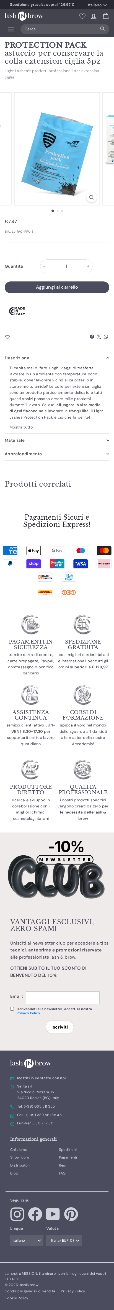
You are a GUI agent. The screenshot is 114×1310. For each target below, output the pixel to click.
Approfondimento (23, 454)
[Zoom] (92, 197)
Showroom (19, 1157)
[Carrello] (105, 16)
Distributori (20, 1165)
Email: (16, 996)
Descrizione (17, 358)
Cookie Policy (16, 1298)
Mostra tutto (21, 427)
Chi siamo (18, 1149)
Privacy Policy (28, 1013)
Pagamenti (68, 1157)
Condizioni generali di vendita (30, 1291)
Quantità (14, 266)
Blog (14, 1173)
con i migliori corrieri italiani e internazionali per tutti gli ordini (83, 660)
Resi (62, 1165)
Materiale (15, 440)
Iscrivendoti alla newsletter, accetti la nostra (54, 1011)
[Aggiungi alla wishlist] (17, 337)
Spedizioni (68, 1149)
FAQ (62, 1173)
